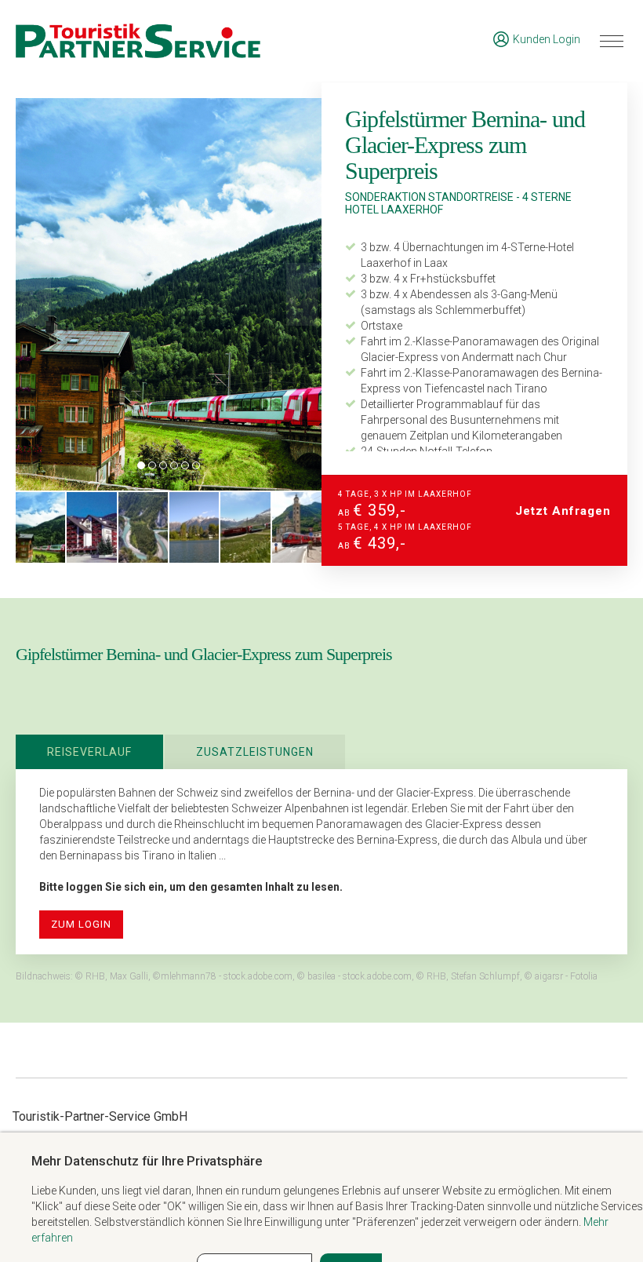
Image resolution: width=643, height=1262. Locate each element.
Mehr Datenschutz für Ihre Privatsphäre (146, 1161)
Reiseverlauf (89, 752)
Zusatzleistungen (255, 752)
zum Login (81, 924)
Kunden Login (546, 39)
